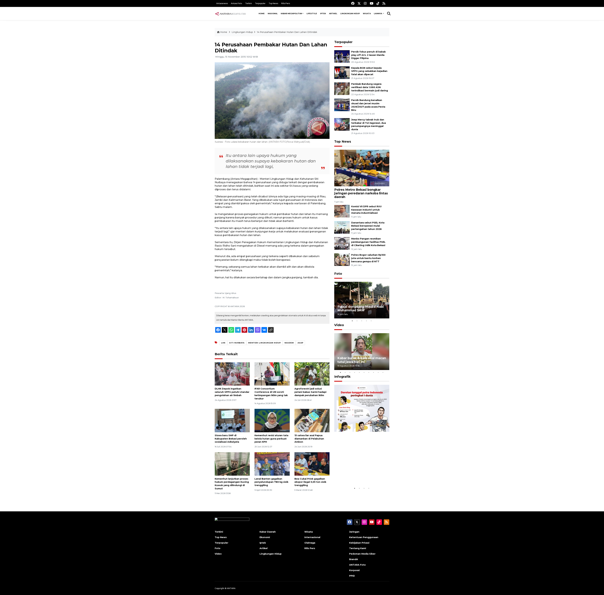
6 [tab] (364, 372)
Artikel (333, 13)
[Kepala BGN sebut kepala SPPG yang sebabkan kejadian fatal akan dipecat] (342, 72)
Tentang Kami (357, 548)
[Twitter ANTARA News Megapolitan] (359, 3)
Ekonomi (265, 537)
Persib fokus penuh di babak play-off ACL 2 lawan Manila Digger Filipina (368, 55)
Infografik (342, 376)
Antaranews (222, 3)
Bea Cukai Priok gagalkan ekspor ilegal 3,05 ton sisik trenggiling (310, 482)
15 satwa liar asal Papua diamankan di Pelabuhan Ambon (309, 438)
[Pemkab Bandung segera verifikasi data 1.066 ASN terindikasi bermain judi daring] (342, 88)
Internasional (312, 537)
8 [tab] (373, 372)
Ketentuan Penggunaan (363, 537)
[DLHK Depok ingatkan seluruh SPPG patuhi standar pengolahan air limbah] (232, 373)
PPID (352, 575)
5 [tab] (371, 320)
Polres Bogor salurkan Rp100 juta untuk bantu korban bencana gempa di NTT (368, 258)
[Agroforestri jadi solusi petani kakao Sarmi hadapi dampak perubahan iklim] (312, 373)
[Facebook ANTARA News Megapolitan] (352, 3)
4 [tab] (366, 320)
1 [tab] (352, 320)
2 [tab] (357, 320)
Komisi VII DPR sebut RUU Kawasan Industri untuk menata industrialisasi (366, 209)
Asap (300, 343)
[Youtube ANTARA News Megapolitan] (371, 3)
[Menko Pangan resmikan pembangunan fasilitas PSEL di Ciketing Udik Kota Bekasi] (342, 243)
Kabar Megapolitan (291, 13)
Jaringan (354, 531)
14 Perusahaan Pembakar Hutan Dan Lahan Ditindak (287, 32)
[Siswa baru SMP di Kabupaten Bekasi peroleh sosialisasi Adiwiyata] (232, 420)
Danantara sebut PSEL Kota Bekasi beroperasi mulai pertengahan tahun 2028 (367, 226)
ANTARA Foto (357, 564)
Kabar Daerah (268, 531)
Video (339, 325)
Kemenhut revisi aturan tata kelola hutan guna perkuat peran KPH (271, 438)
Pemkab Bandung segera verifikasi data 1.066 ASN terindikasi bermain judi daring (369, 87)
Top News (273, 3)
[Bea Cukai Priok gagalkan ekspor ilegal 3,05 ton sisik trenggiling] (312, 463)
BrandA (353, 559)
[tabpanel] (361, 300)
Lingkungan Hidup (350, 13)
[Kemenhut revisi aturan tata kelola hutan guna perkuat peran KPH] (272, 420)
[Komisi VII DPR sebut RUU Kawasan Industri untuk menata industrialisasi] (342, 210)
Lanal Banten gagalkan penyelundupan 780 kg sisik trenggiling (271, 482)
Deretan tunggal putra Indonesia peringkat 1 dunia (359, 475)
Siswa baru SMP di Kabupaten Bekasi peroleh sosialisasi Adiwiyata (231, 438)
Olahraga (309, 542)
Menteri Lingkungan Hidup (264, 343)
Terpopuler (260, 3)
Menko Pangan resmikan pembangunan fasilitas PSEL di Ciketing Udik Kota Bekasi (368, 242)
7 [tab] (368, 372)
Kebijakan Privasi (359, 542)
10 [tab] (383, 372)
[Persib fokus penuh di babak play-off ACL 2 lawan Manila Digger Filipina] (342, 56)
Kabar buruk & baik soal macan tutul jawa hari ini (361, 360)
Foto (338, 273)
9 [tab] (378, 372)
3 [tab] (361, 320)
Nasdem (289, 343)
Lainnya (378, 13)
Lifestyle (312, 13)
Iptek (323, 13)
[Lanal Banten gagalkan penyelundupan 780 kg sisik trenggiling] (272, 463)
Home (262, 13)
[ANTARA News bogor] (230, 13)
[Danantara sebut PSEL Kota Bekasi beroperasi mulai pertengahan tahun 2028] (342, 227)
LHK (223, 343)
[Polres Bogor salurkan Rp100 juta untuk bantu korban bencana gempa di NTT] (342, 259)
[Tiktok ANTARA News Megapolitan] (378, 3)
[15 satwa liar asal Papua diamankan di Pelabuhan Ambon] (312, 420)
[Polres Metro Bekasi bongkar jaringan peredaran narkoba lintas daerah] (361, 167)
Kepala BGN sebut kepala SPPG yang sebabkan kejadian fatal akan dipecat (369, 71)
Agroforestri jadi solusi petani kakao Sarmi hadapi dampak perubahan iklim (310, 392)
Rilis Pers (285, 3)
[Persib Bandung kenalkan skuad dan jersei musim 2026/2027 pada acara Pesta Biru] (342, 104)
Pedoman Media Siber (362, 553)
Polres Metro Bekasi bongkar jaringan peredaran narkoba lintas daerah (361, 193)
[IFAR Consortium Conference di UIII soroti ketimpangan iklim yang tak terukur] (272, 373)
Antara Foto (236, 3)
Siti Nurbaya (236, 343)
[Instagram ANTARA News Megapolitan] (365, 3)
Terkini (248, 3)
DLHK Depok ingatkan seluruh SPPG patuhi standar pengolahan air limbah (232, 392)
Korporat (354, 570)
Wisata (367, 13)
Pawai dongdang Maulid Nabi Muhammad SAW (360, 308)
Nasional (273, 13)
